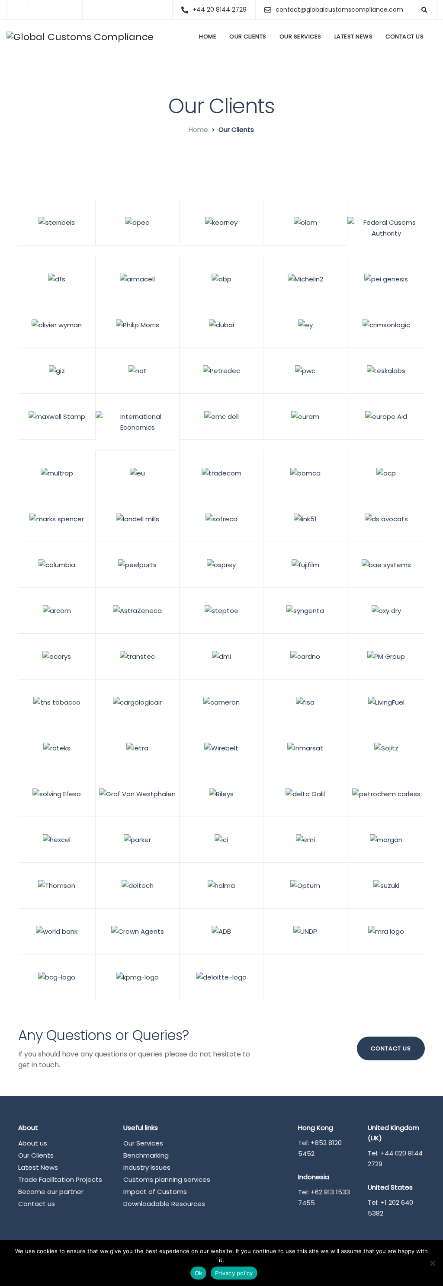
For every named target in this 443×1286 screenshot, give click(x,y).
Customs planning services (166, 1179)
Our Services (300, 36)
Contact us (404, 36)
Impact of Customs (155, 1191)
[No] (432, 1263)
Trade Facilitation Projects (60, 1179)
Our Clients (247, 36)
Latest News (353, 36)
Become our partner (50, 1191)
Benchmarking (146, 1155)
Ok (198, 1273)
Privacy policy (234, 1273)
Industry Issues (146, 1167)
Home (207, 36)
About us (32, 1143)
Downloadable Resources (164, 1203)
